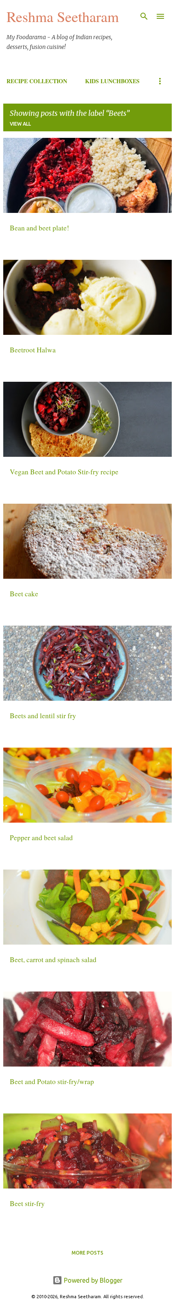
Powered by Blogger (92, 1280)
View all (20, 123)
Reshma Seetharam (63, 16)
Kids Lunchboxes (112, 81)
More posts (87, 1252)
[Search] (144, 16)
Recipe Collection (37, 81)
